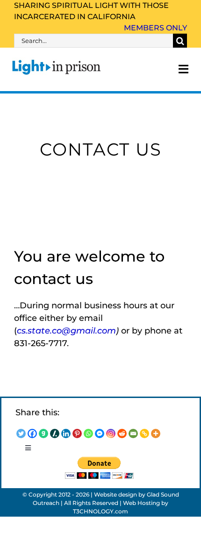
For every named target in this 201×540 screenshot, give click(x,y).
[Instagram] (110, 433)
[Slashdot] (54, 433)
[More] (155, 433)
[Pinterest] (77, 433)
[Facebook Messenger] (99, 433)
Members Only (155, 27)
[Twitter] (21, 433)
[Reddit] (122, 433)
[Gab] (43, 433)
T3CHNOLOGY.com (100, 511)
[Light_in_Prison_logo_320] (56, 61)
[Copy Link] (144, 433)
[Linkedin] (66, 433)
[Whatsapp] (88, 433)
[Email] (133, 433)
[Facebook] (32, 433)
